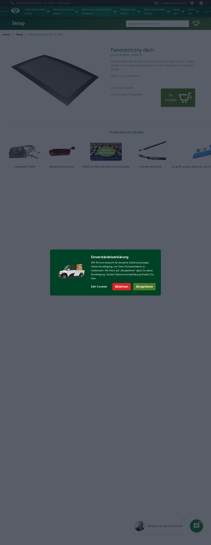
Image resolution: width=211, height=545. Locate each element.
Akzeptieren (144, 286)
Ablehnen (121, 286)
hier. (93, 278)
